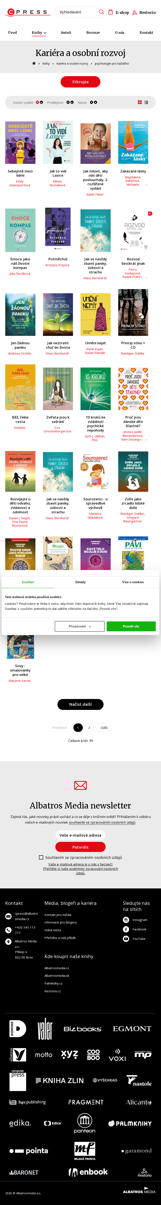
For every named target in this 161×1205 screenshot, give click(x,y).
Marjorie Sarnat (20, 680)
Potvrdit (80, 847)
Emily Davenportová (19, 183)
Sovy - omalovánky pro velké (20, 670)
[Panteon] (84, 1123)
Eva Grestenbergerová (57, 429)
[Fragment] (86, 1102)
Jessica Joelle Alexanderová (132, 434)
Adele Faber (95, 194)
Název (82, 102)
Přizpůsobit (77, 626)
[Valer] (45, 1028)
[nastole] (139, 1080)
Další (104, 727)
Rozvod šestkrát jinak (133, 261)
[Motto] (43, 1055)
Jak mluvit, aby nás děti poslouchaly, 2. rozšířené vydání (95, 180)
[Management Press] (143, 1055)
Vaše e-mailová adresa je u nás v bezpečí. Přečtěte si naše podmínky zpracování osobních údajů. (80, 868)
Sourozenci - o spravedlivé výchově (95, 503)
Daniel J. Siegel (19, 518)
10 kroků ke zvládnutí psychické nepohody (95, 423)
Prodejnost (55, 102)
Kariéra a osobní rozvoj (72, 63)
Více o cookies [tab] (133, 582)
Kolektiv (20, 427)
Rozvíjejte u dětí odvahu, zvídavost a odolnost (20, 505)
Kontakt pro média (57, 915)
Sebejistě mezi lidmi (20, 173)
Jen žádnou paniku (20, 345)
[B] (133, 228)
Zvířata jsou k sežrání (57, 419)
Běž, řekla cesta (20, 419)
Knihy (37, 33)
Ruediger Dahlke (132, 353)
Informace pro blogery (60, 922)
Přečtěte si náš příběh (60, 938)
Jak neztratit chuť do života (58, 345)
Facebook (139, 929)
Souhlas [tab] (28, 582)
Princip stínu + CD (133, 345)
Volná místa (52, 930)
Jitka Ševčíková (19, 273)
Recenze (93, 33)
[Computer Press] (17, 1080)
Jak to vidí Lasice (58, 173)
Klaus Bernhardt (95, 278)
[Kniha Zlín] (59, 1080)
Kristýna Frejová (57, 265)
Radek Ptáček (132, 277)
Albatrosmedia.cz (56, 968)
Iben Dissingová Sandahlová (132, 441)
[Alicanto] (139, 1102)
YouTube (138, 938)
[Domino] (17, 1028)
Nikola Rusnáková (57, 183)
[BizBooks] (83, 1028)
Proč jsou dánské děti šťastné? (133, 421)
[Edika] (20, 1123)
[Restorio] (145, 1172)
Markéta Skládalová (95, 515)
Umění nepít (95, 343)
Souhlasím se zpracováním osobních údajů (83, 857)
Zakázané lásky (133, 171)
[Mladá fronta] (85, 1151)
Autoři (66, 33)
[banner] (29, 12)
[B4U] (27, 1102)
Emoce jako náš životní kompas (20, 263)
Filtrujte (80, 81)
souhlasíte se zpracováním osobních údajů (102, 822)
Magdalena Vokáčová (132, 179)
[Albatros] (17, 1055)
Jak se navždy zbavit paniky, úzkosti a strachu (95, 265)
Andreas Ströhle (19, 353)
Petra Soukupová (132, 271)
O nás (119, 33)
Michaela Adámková (132, 186)
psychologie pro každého (112, 63)
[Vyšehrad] (105, 1080)
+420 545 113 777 (25, 930)
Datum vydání (23, 102)
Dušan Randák (95, 353)
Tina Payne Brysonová (20, 523)
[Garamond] (136, 1151)
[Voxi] (117, 1055)
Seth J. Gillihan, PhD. (95, 438)
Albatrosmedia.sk (56, 975)
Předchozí (59, 727)
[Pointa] (28, 1151)
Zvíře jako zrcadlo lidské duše (133, 503)
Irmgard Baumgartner (132, 519)
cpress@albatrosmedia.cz (26, 916)
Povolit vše (131, 626)
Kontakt (146, 33)
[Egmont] (132, 1028)
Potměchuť (58, 259)
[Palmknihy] (130, 1123)
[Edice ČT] (52, 1123)
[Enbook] (88, 1172)
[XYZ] (69, 1055)
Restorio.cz (52, 991)
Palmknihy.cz (53, 983)
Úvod (12, 33)
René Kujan (94, 349)
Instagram (139, 920)
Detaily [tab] (80, 582)
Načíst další (80, 704)
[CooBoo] (93, 1055)
